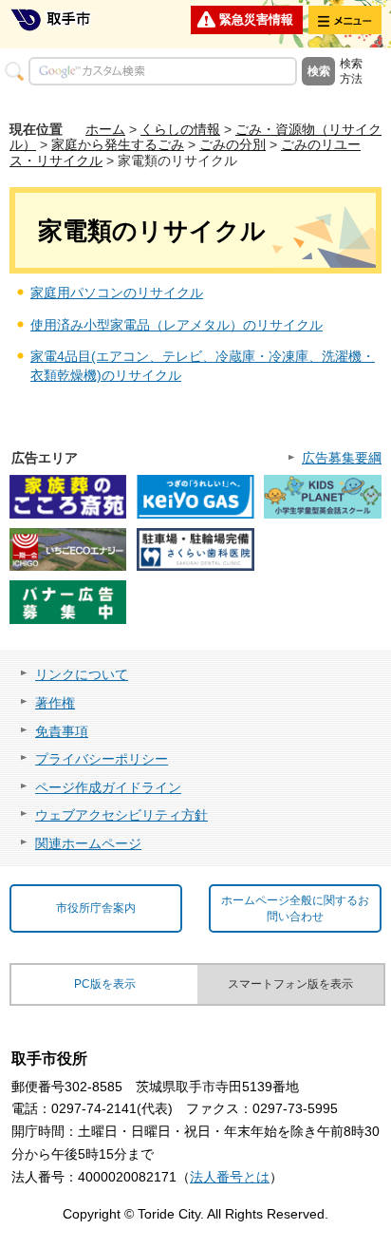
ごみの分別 (232, 144)
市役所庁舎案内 (96, 908)
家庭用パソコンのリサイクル (116, 292)
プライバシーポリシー (101, 758)
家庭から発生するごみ (117, 144)
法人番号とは (230, 1176)
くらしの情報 (180, 129)
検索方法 (351, 71)
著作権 (55, 702)
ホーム (105, 129)
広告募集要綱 (342, 457)
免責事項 (61, 731)
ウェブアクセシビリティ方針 (121, 815)
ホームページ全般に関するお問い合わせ (295, 908)
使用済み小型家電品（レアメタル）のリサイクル (176, 324)
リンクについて (81, 674)
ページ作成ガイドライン (108, 787)
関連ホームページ (88, 843)
